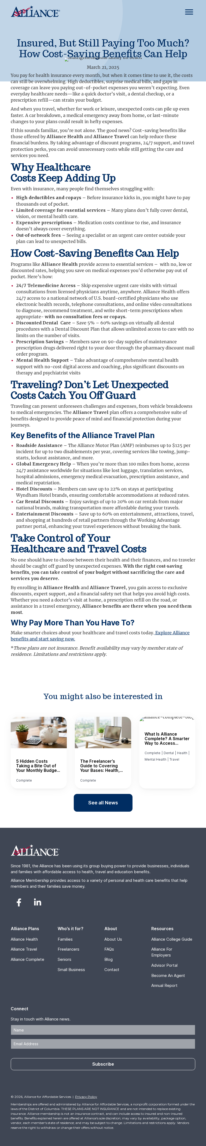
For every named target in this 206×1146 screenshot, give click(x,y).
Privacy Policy (86, 1097)
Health (182, 753)
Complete (24, 780)
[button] (19, 902)
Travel (174, 759)
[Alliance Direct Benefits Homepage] (35, 15)
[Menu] (189, 12)
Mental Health (155, 759)
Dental (169, 753)
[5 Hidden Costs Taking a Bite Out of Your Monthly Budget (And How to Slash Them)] (39, 753)
